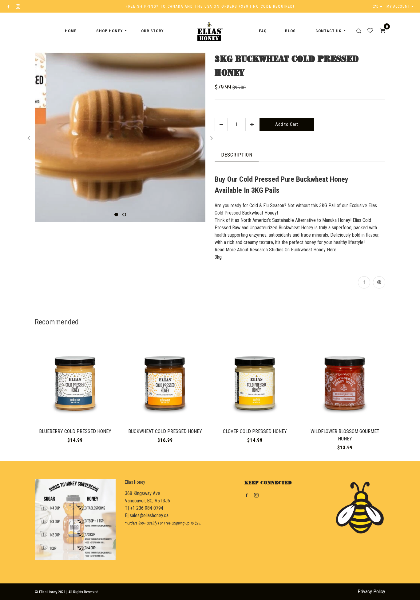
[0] (380, 31)
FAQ (263, 31)
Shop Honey (109, 31)
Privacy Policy (371, 591)
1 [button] (116, 214)
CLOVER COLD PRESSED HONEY (255, 431)
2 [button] (124, 214)
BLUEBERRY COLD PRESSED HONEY (75, 431)
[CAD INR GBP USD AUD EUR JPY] (379, 6)
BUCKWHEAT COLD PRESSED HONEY (165, 431)
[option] (120, 137)
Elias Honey (135, 482)
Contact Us (328, 31)
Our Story (152, 31)
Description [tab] (236, 155)
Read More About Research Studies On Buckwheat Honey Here (275, 250)
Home (71, 31)
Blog (290, 31)
